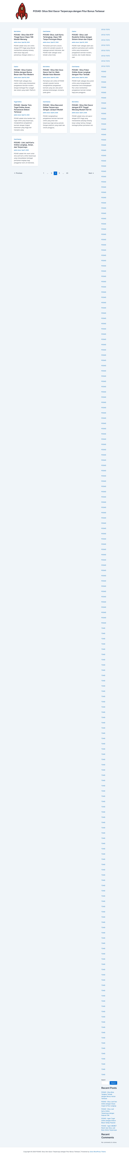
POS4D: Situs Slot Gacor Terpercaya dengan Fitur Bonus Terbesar (69, 11)
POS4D (103, 71)
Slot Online (17, 31)
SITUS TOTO (105, 29)
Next (91, 173)
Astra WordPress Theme (98, 1151)
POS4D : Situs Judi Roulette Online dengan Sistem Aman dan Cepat (82, 37)
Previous (18, 173)
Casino (74, 31)
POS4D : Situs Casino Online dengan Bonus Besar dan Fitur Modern (24, 72)
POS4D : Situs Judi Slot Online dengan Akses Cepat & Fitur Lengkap (109, 1104)
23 (67, 173)
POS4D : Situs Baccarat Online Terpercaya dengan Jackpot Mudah (53, 107)
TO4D (103, 628)
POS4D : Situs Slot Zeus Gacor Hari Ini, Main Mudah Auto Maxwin (53, 72)
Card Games (46, 31)
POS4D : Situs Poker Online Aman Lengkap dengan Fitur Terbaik (81, 72)
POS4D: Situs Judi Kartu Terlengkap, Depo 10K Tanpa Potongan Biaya (53, 37)
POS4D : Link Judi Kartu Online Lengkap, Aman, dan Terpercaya (24, 145)
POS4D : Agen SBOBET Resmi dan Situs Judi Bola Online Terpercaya (109, 1128)
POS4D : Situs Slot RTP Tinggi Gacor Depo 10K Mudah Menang (23, 37)
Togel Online (18, 101)
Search (103, 1080)
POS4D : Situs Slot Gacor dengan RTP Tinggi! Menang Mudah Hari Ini (82, 107)
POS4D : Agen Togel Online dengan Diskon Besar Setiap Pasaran (108, 1121)
